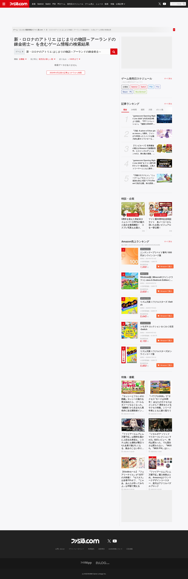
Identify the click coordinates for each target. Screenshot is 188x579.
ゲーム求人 (89, 4)
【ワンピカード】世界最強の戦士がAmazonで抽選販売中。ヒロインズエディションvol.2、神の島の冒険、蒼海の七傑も (144, 149)
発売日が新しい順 (46, 59)
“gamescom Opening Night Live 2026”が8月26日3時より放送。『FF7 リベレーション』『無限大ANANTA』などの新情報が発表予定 (144, 119)
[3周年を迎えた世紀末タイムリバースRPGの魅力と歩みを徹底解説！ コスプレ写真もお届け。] (133, 208)
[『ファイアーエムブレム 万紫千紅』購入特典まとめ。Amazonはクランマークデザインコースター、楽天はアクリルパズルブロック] (160, 462)
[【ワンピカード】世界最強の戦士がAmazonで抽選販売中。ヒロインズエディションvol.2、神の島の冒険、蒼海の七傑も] (164, 148)
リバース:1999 (133, 215)
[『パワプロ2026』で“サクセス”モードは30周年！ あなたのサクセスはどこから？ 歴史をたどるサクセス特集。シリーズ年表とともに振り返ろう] (160, 387)
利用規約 (91, 549)
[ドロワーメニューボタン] (4, 4)
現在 (125, 109)
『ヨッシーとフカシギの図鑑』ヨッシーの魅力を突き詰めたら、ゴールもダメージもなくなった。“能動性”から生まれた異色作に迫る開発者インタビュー (132, 403)
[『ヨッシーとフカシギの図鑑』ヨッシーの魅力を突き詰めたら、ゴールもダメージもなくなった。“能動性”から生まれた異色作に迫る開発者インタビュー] (133, 387)
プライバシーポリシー (76, 549)
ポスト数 (159, 109)
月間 (150, 109)
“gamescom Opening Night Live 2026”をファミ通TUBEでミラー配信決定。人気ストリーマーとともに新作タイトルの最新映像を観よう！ (144, 164)
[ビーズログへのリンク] (102, 562)
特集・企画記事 (117, 4)
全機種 (21, 59)
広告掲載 (129, 549)
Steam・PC (127, 91)
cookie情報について (115, 549)
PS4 (157, 86)
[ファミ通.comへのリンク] (18, 3)
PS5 (54, 4)
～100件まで (73, 59)
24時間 (134, 109)
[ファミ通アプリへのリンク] (86, 562)
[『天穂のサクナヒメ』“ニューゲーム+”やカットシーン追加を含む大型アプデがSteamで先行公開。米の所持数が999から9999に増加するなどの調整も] (164, 178)
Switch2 (40, 4)
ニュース (99, 4)
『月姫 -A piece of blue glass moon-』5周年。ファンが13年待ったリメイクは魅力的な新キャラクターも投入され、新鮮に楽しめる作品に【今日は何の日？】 (143, 134)
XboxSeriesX (140, 91)
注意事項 (101, 549)
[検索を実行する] (113, 51)
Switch (48, 4)
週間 (142, 109)
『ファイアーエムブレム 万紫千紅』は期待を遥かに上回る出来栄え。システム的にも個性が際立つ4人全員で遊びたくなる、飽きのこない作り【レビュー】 (132, 441)
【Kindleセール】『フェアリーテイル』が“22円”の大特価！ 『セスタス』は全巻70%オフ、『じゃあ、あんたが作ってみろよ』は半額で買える (132, 478)
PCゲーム (61, 4)
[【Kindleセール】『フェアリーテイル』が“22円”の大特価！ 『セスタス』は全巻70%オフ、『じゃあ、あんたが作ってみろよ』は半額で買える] (133, 462)
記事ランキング (130, 103)
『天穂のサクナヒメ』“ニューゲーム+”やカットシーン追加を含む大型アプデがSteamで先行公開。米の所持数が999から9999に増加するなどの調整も (143, 179)
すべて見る (168, 78)
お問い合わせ (60, 549)
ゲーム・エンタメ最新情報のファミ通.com (28, 30)
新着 (34, 4)
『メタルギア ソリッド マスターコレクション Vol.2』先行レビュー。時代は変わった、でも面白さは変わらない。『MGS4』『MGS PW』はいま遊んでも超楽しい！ (160, 441)
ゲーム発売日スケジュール (136, 78)
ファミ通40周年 (160, 215)
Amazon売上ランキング (135, 241)
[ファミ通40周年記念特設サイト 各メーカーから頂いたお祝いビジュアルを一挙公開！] (160, 208)
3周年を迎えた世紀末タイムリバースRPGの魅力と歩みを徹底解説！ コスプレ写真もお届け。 (132, 223)
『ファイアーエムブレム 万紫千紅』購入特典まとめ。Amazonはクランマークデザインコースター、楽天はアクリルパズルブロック (160, 478)
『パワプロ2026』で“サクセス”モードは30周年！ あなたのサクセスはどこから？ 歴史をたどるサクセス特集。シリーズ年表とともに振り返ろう (160, 403)
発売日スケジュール (75, 4)
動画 (106, 4)
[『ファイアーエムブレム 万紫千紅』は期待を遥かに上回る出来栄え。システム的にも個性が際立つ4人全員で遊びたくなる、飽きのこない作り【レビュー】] (133, 424)
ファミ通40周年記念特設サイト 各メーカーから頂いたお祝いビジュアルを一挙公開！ (160, 223)
